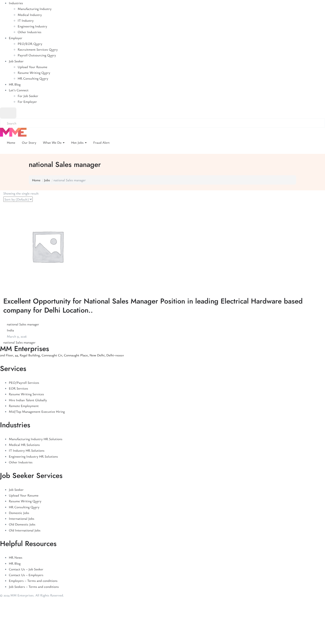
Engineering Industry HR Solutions (33, 456)
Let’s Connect (19, 90)
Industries (16, 3)
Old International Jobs (24, 530)
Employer (15, 38)
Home (11, 142)
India (10, 330)
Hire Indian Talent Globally (28, 400)
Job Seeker (16, 61)
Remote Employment (24, 405)
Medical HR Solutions (24, 444)
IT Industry (26, 20)
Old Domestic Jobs (22, 524)
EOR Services (18, 388)
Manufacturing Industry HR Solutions (35, 439)
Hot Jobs (77, 142)
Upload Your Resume (32, 67)
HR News (15, 557)
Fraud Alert (101, 142)
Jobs (47, 180)
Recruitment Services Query (38, 49)
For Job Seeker (28, 96)
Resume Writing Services (26, 394)
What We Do (52, 142)
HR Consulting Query (33, 78)
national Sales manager (23, 324)
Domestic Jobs (19, 512)
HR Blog (15, 84)
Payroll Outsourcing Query (37, 55)
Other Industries (29, 32)
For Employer (27, 101)
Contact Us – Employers (26, 575)
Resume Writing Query (34, 72)
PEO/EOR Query (30, 43)
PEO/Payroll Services (24, 382)
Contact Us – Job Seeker (26, 569)
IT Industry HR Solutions (26, 450)
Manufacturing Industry (35, 8)
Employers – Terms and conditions (33, 580)
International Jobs (21, 518)
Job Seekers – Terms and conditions (34, 586)
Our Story (29, 142)
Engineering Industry (32, 26)
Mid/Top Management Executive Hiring (37, 411)
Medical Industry (30, 14)
